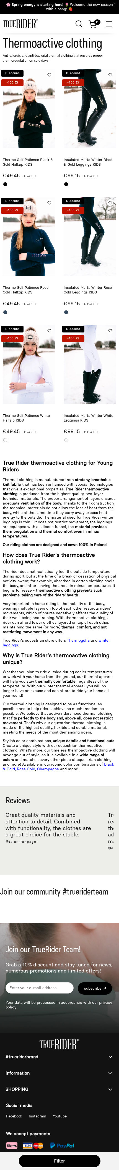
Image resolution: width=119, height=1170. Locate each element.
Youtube (60, 1116)
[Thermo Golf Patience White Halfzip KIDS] (29, 364)
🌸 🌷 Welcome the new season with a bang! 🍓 (59, 6)
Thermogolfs (79, 640)
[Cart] (95, 23)
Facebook (14, 1116)
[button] (112, 23)
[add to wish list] (49, 74)
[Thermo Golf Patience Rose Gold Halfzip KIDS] (29, 236)
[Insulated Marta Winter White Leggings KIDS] (90, 364)
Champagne (48, 769)
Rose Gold (26, 769)
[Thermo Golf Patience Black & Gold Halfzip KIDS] (29, 108)
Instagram (38, 1116)
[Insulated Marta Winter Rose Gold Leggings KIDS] (90, 236)
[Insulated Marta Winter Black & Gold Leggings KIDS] (90, 108)
